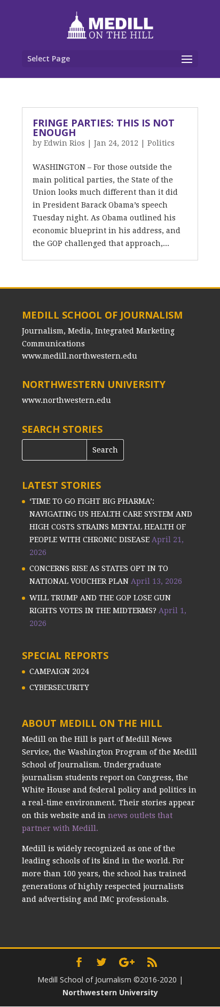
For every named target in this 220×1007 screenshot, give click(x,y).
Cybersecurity (59, 687)
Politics (161, 143)
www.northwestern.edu (66, 400)
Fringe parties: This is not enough (104, 127)
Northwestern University (110, 992)
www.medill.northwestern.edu (79, 356)
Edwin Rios (64, 143)
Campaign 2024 (59, 671)
